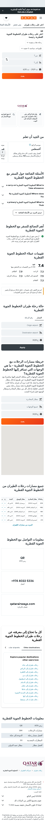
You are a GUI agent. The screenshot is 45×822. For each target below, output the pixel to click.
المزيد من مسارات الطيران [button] (22, 525)
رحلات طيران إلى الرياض (29, 668)
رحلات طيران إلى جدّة (30, 665)
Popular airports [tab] (13, 647)
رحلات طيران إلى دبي (30, 675)
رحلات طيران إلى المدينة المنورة (26, 693)
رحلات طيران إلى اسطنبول (28, 679)
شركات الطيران (26, 770)
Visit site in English (25, 12)
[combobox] (20, 325)
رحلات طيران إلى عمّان (30, 686)
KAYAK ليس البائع (34, 796)
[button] (3, 10)
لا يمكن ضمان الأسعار (34, 789)
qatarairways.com (22, 604)
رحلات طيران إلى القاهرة (29, 672)
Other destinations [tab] (32, 647)
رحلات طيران (38, 770)
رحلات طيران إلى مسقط (29, 699)
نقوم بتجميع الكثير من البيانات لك (27, 800)
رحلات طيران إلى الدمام (29, 682)
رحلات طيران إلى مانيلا (30, 689)
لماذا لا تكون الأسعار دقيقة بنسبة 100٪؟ (25, 805)
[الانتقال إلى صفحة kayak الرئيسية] (28, 17)
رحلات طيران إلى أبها (30, 696)
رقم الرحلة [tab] (29, 318)
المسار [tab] (39, 318)
